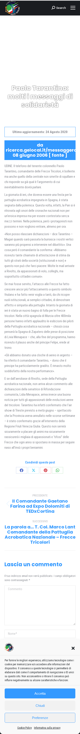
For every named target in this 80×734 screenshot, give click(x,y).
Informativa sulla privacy (47, 727)
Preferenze (40, 718)
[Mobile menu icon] (73, 7)
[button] (73, 648)
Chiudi (40, 705)
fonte (58, 155)
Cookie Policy (24, 727)
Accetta (40, 693)
